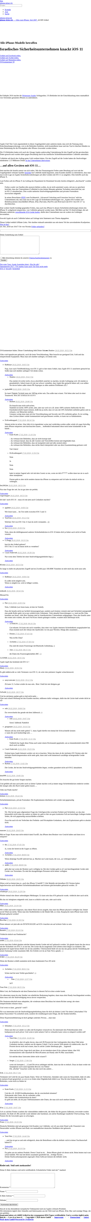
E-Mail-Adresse (6, 1196)
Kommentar (5, 1187)
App (6, 12)
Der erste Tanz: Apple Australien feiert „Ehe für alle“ (19, 264)
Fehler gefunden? (37, 227)
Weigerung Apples (29, 96)
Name (3, 1191)
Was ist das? (4, 224)
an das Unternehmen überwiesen (37, 160)
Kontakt (8, 10)
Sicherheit (16, 269)
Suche (7, 14)
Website (3, 1200)
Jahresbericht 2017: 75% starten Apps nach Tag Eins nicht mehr (24, 267)
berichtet (28, 173)
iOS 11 (2, 269)
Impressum (58, 1217)
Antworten (4, 361)
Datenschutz (75, 1217)
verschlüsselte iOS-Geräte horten (27, 212)
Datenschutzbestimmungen (39, 258)
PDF (23, 197)
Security (9, 269)
